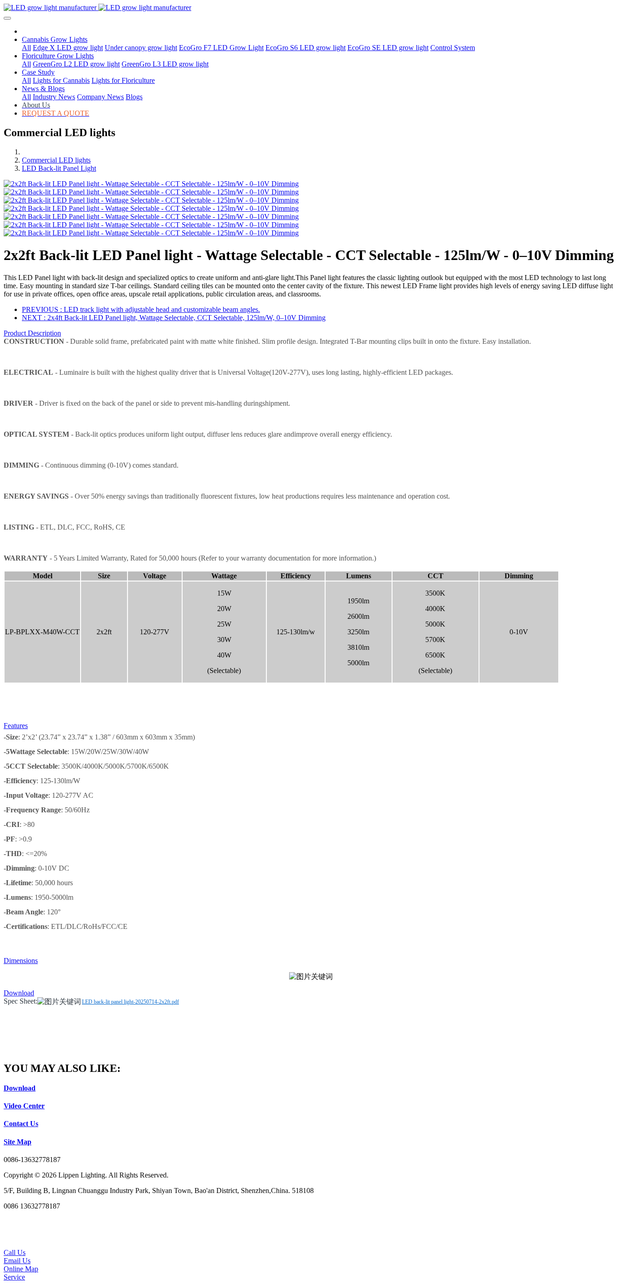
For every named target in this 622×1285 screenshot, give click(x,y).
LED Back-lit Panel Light (59, 168)
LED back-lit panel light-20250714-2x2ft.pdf (130, 1002)
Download (19, 993)
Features (16, 725)
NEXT (174, 317)
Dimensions (21, 960)
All (26, 47)
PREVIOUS (141, 309)
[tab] (311, 333)
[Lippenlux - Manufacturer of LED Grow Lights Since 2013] (311, 8)
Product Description (32, 333)
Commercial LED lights (56, 160)
